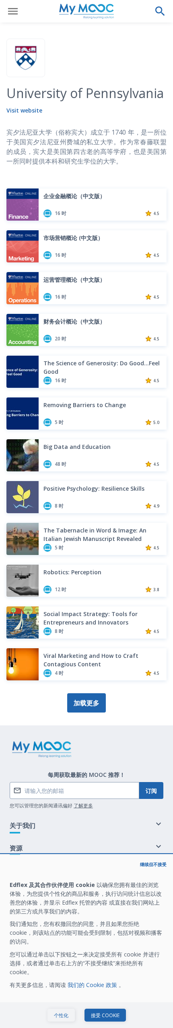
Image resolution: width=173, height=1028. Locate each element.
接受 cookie (105, 1015)
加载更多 (86, 702)
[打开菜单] (12, 11)
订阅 (151, 791)
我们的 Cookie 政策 (93, 985)
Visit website (24, 110)
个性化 (61, 1015)
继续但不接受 (153, 864)
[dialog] (86, 941)
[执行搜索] (160, 11)
